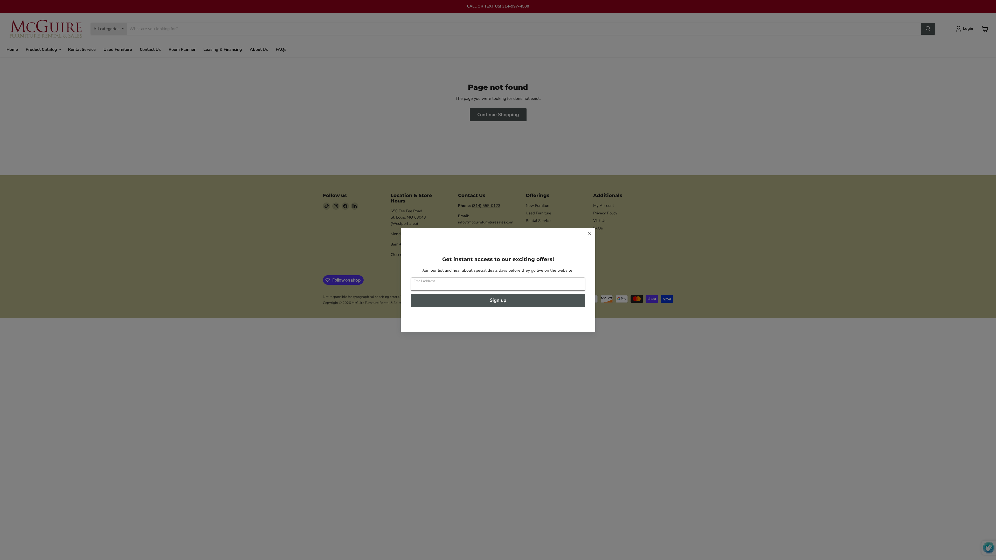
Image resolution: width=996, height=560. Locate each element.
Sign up (498, 300)
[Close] (589, 234)
